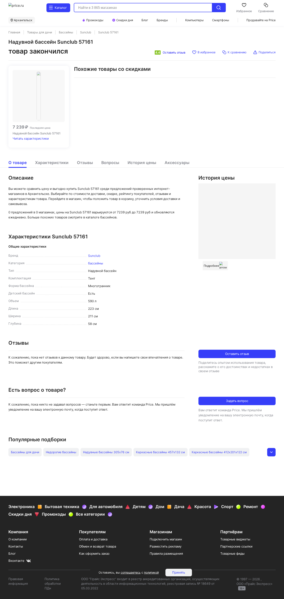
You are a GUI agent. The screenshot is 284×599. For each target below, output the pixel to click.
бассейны (95, 263)
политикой (151, 572)
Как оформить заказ (94, 554)
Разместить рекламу (165, 546)
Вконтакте (16, 561)
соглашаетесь (131, 572)
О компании (17, 539)
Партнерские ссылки (236, 546)
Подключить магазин (166, 539)
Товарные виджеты (235, 539)
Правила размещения (166, 554)
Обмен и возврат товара (97, 546)
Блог (12, 554)
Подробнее (211, 265)
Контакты (15, 546)
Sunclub (94, 256)
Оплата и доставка (93, 539)
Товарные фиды (232, 554)
